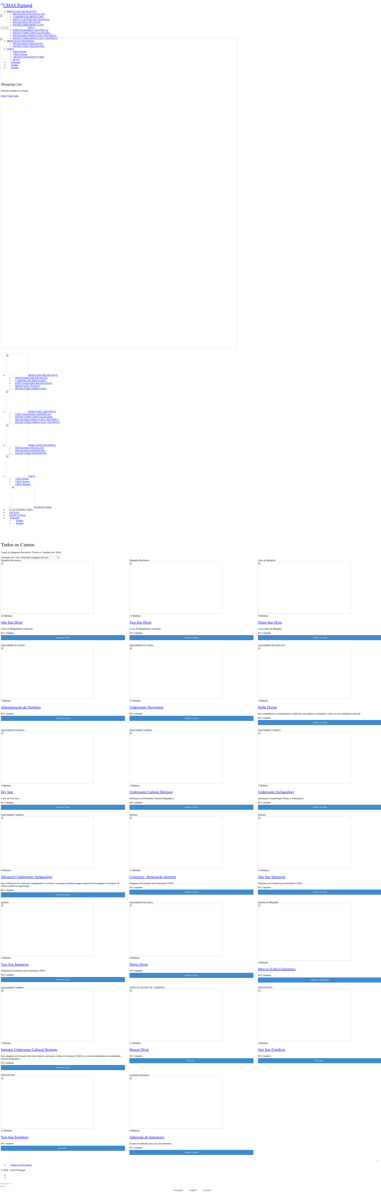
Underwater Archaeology (276, 792)
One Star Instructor (271, 877)
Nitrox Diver (138, 964)
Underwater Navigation (146, 707)
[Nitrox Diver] (175, 955)
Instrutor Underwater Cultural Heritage (29, 1049)
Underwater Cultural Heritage (151, 792)
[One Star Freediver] (304, 1040)
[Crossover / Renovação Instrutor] (175, 867)
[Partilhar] (7, 1183)
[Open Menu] (1, 12)
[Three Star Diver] (304, 613)
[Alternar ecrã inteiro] (4, 1183)
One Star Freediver (271, 1049)
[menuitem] (193, 518)
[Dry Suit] (47, 783)
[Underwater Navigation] (175, 698)
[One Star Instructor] (304, 867)
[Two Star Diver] (175, 613)
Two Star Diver (140, 622)
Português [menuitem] (178, 1190)
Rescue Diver (139, 1049)
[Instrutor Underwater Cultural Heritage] (47, 1040)
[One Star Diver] (47, 613)
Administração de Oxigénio (21, 707)
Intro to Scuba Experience (277, 969)
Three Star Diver (270, 622)
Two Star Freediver (15, 1137)
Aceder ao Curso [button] (63, 637)
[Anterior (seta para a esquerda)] (1, 1186)
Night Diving (267, 707)
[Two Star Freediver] (47, 1128)
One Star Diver (12, 622)
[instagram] (8, 1178)
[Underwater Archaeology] (304, 783)
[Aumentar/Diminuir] (1, 1183)
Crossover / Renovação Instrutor (152, 877)
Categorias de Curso (10, 557)
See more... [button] (191, 1061)
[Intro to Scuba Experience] (304, 960)
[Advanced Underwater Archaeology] (47, 867)
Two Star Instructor (15, 964)
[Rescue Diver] (175, 1040)
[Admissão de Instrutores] (175, 1128)
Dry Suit (7, 792)
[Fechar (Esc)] (10, 1183)
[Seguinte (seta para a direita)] (4, 1186)
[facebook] (8, 1175)
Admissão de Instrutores (146, 1137)
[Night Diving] (304, 698)
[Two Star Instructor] (47, 955)
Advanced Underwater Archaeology (27, 877)
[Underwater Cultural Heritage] (175, 783)
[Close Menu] (1, 350)
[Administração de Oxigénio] (47, 698)
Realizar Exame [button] (191, 1152)
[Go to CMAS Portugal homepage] (16, 5)
